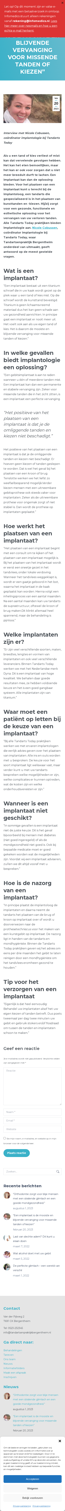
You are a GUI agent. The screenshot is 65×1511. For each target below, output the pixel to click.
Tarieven (8, 1354)
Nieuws (7, 1363)
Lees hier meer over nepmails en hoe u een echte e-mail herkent (30, 25)
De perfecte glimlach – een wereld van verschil (36, 1268)
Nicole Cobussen (44, 227)
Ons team (9, 1359)
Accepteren (32, 1479)
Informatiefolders (13, 1368)
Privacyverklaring (22, 1506)
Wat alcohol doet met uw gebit (32, 1253)
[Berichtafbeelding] (6, 1195)
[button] (60, 1441)
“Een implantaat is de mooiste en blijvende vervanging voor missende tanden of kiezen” (35, 1220)
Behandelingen (12, 1350)
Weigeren (32, 1488)
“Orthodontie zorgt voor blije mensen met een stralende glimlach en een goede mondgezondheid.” (35, 1199)
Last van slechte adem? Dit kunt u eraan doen (34, 1239)
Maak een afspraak (14, 1372)
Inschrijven (9, 1377)
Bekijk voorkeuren (32, 1497)
